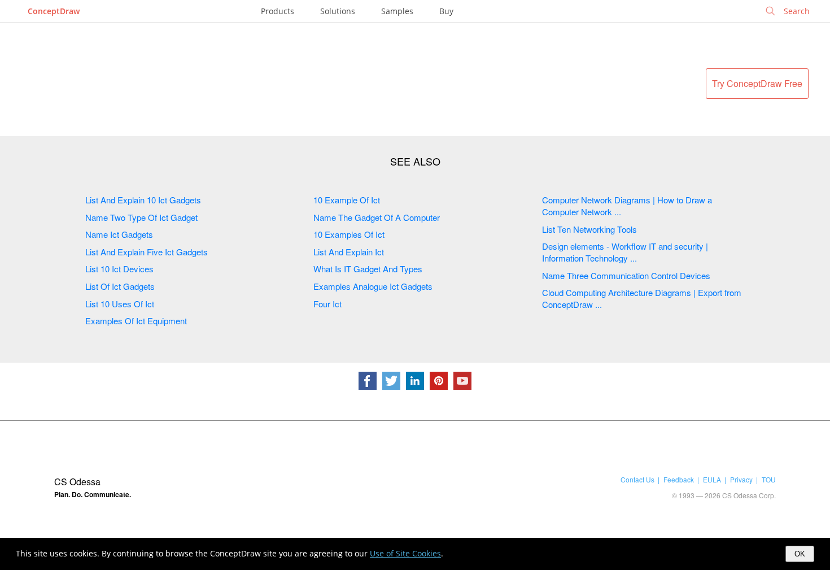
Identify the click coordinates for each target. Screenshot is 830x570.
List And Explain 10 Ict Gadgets (143, 200)
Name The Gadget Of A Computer (376, 217)
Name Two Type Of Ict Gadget (141, 217)
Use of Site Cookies (405, 553)
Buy (446, 11)
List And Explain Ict (348, 252)
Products (277, 11)
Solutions (337, 11)
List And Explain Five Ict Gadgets (146, 252)
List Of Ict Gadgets (120, 286)
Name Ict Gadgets (119, 234)
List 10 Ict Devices (119, 269)
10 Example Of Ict (346, 200)
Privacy (741, 479)
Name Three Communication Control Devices (626, 275)
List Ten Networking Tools (589, 229)
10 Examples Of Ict (349, 234)
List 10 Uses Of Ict (119, 304)
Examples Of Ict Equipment (136, 321)
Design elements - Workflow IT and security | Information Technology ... (625, 252)
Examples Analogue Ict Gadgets (373, 286)
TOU (769, 479)
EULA (712, 479)
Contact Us (637, 479)
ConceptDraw (54, 11)
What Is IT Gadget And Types (367, 269)
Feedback (678, 479)
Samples (397, 11)
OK (799, 554)
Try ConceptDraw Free (757, 83)
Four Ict (327, 304)
